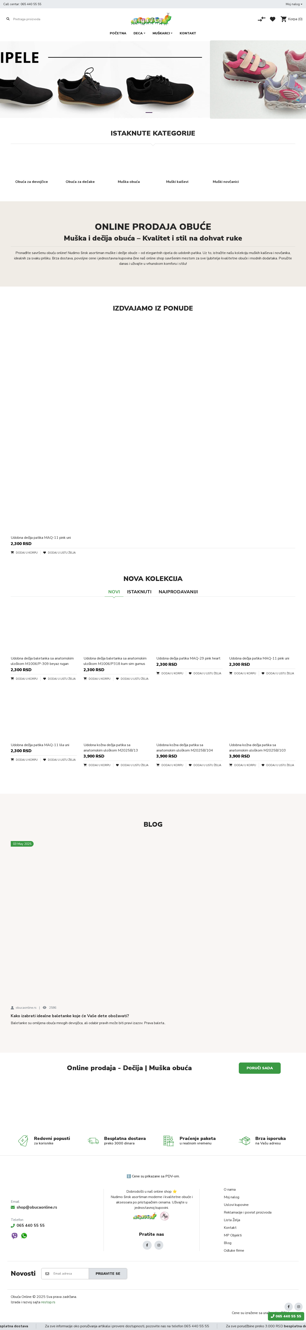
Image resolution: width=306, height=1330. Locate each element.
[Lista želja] (272, 19)
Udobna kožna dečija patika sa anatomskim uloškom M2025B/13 (111, 748)
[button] (294, 4)
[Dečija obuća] (224, 1106)
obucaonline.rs (26, 1008)
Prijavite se (108, 1273)
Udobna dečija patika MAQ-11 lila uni (40, 745)
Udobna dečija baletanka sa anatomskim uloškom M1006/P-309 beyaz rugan (42, 661)
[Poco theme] (151, 1216)
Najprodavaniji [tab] (178, 592)
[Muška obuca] (81, 1106)
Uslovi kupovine (236, 1204)
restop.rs (48, 1302)
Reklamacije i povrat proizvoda (248, 1212)
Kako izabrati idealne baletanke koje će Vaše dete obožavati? (70, 1016)
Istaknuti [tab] (139, 592)
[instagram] (158, 1245)
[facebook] (147, 1245)
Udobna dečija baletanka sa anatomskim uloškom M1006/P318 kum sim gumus (115, 661)
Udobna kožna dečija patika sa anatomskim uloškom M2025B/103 (257, 748)
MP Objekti (233, 1235)
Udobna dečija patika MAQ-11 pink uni (41, 537)
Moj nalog (231, 1197)
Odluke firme (234, 1250)
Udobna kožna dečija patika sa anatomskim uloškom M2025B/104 (184, 748)
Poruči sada (260, 1068)
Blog (227, 1242)
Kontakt (230, 1227)
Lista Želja (232, 1220)
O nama (230, 1189)
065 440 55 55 (31, 4)
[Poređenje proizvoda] (261, 19)
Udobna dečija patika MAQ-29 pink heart (188, 658)
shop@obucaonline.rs (37, 1207)
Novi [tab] (114, 592)
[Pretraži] (8, 19)
